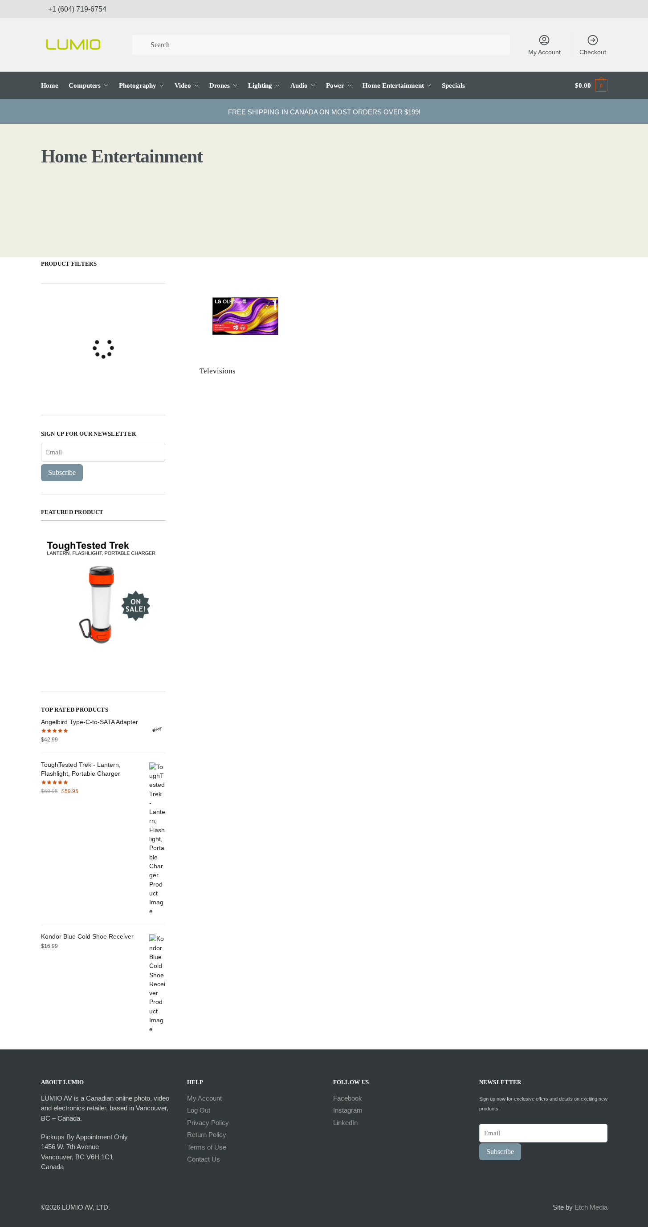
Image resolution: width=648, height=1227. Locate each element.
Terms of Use (206, 1147)
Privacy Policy (208, 1122)
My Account (544, 52)
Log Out (198, 1110)
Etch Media (591, 1207)
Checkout (592, 52)
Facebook (347, 1098)
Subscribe (62, 472)
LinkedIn (345, 1122)
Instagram (348, 1110)
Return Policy (206, 1134)
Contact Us (203, 1159)
